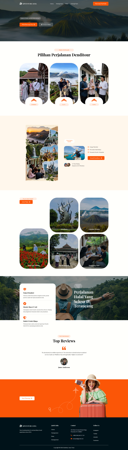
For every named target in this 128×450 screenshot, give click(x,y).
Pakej (66, 3)
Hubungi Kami (74, 3)
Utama (52, 3)
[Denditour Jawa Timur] (28, 3)
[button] (100, 4)
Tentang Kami (59, 3)
